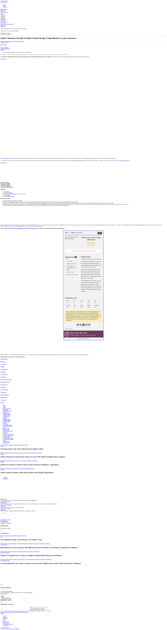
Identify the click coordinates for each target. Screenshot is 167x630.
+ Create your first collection (6, 591)
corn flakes (8, 195)
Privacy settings (16, 628)
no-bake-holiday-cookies (8, 438)
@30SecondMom (75, 335)
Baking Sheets (3, 361)
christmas (5, 412)
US (75, 257)
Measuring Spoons (4, 397)
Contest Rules (6, 625)
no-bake (4, 433)
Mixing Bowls (3, 387)
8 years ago (8, 505)
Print (100, 233)
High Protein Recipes (5, 552)
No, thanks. (8, 33)
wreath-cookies (6, 442)
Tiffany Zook (3, 506)
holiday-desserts (6, 429)
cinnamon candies (10, 196)
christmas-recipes (6, 415)
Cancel (9, 600)
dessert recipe (88, 158)
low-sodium (65, 56)
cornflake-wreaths (7, 421)
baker (4, 406)
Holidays (2, 454)
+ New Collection (4, 598)
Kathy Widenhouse (31, 500)
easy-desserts (5, 424)
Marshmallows (3, 371)
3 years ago (8, 523)
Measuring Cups (4, 392)
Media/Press (5, 618)
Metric (67, 258)
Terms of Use (6, 621)
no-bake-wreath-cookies (8, 439)
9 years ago (7, 501)
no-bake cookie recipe (7, 158)
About (4, 615)
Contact (4, 617)
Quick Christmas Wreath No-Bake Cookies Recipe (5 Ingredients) (14, 612)
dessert (126, 160)
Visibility (2, 596)
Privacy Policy (6, 622)
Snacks (13, 41)
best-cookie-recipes (7, 408)
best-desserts (5, 409)
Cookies (2, 446)
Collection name (4, 593)
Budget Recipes (4, 544)
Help (4, 620)
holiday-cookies (6, 428)
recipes (4, 440)
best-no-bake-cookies (7, 411)
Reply (4, 501)
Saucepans (2, 402)
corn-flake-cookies (7, 419)
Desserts (10, 41)
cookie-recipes (6, 416)
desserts (4, 422)
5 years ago (8, 508)
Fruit (1, 536)
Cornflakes (3, 366)
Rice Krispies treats (80, 160)
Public (3, 597)
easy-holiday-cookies (7, 425)
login (4, 528)
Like (2, 501)
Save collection (4, 600)
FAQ (4, 619)
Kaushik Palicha (4, 520)
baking (4, 407)
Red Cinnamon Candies (5, 382)
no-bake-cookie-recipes (8, 435)
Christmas (122, 160)
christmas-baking (6, 413)
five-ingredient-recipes (7, 426)
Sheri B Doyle (3, 502)
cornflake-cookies (6, 420)
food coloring (13, 193)
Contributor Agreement (8, 624)
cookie (28, 158)
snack (101, 160)
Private (8, 597)
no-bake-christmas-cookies (8, 434)
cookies (4, 418)
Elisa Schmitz (3, 499)
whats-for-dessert (6, 441)
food (4, 427)
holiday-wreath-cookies (8, 431)
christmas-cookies (6, 414)
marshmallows (10, 192)
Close (10, 598)
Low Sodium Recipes (19, 41)
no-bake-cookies (6, 436)
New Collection (29, 592)
